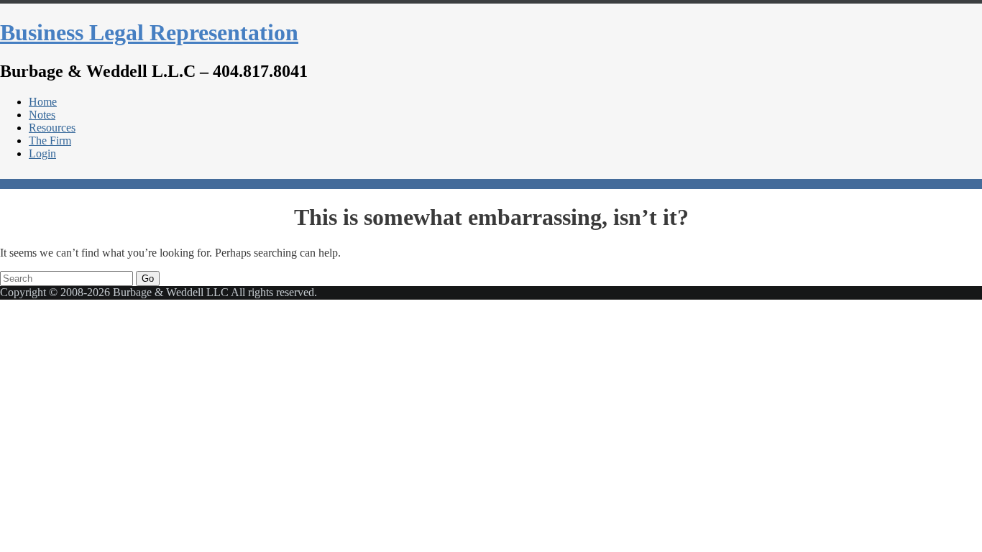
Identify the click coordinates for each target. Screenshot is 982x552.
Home (43, 102)
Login (42, 153)
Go (148, 278)
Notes (42, 115)
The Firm (50, 140)
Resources (52, 127)
